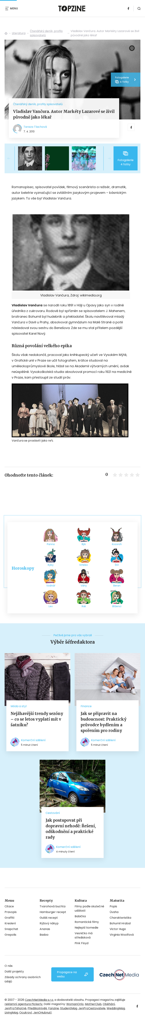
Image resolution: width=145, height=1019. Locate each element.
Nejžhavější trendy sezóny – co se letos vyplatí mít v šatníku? (37, 719)
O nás (9, 966)
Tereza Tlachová (35, 127)
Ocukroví (25, 1013)
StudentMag (68, 1008)
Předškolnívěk (37, 1008)
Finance (86, 706)
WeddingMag (116, 1008)
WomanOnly (75, 1004)
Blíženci (116, 606)
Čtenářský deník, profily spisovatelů (46, 33)
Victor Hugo (118, 929)
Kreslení (10, 923)
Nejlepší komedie (86, 928)
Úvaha (114, 912)
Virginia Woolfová (122, 935)
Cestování (53, 813)
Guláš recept (49, 918)
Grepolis (10, 935)
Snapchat (11, 929)
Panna (51, 544)
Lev (51, 606)
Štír (117, 565)
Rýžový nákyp (49, 923)
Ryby (51, 565)
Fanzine (53, 1008)
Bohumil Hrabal (120, 923)
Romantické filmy (87, 922)
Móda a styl (19, 706)
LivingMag (11, 1013)
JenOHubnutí (42, 1013)
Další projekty (14, 971)
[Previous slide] (11, 158)
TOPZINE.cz (6, 33)
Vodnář (50, 585)
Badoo (44, 935)
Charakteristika (120, 918)
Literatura (18, 33)
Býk (84, 544)
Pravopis (11, 912)
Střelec (83, 565)
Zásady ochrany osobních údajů (23, 979)
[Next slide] (106, 158)
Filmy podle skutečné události (89, 908)
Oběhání (109, 1004)
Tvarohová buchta (52, 906)
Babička (80, 916)
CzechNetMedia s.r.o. (39, 1000)
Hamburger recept (53, 912)
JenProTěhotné (15, 1008)
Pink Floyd (81, 943)
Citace (9, 906)
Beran (116, 585)
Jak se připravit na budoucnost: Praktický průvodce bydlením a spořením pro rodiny (103, 722)
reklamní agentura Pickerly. (24, 1004)
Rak (84, 606)
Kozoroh (117, 544)
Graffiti (9, 918)
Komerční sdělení (33, 740)
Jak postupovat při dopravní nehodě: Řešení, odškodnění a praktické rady (71, 829)
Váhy (84, 585)
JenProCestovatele (91, 1008)
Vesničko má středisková (83, 935)
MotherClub (93, 1004)
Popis (113, 906)
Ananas (45, 929)
